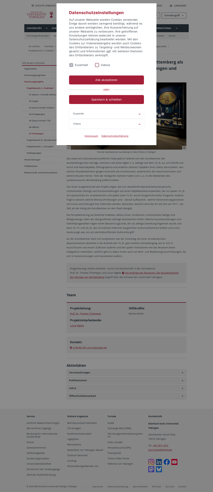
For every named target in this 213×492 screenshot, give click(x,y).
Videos (105, 65)
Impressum (91, 136)
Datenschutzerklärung (115, 136)
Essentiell (81, 65)
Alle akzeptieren (106, 80)
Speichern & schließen (106, 99)
